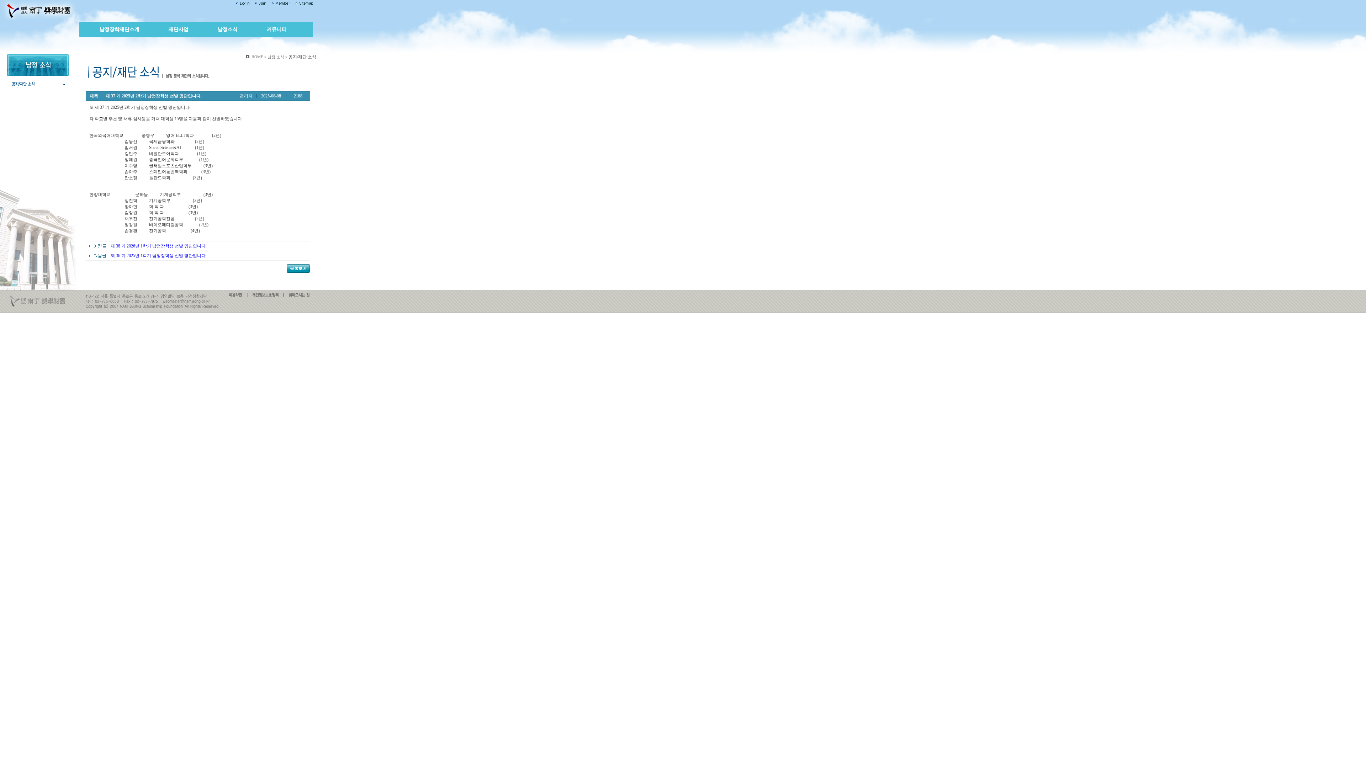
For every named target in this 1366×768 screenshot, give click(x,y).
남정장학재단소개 (119, 29)
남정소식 (228, 29)
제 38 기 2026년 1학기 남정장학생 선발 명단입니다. (159, 246)
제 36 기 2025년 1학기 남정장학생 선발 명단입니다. (159, 255)
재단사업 (179, 29)
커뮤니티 (277, 29)
